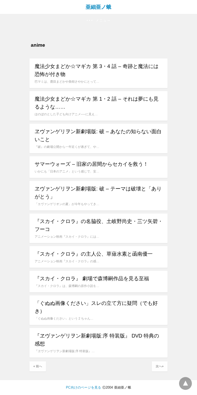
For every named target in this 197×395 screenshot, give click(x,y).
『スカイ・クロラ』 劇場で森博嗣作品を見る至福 (92, 278)
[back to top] (185, 383)
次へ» (160, 366)
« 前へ (37, 366)
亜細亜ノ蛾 (98, 7)
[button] (98, 20)
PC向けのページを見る (83, 387)
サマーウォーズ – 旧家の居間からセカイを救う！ (91, 164)
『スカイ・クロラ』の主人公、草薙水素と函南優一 (94, 254)
